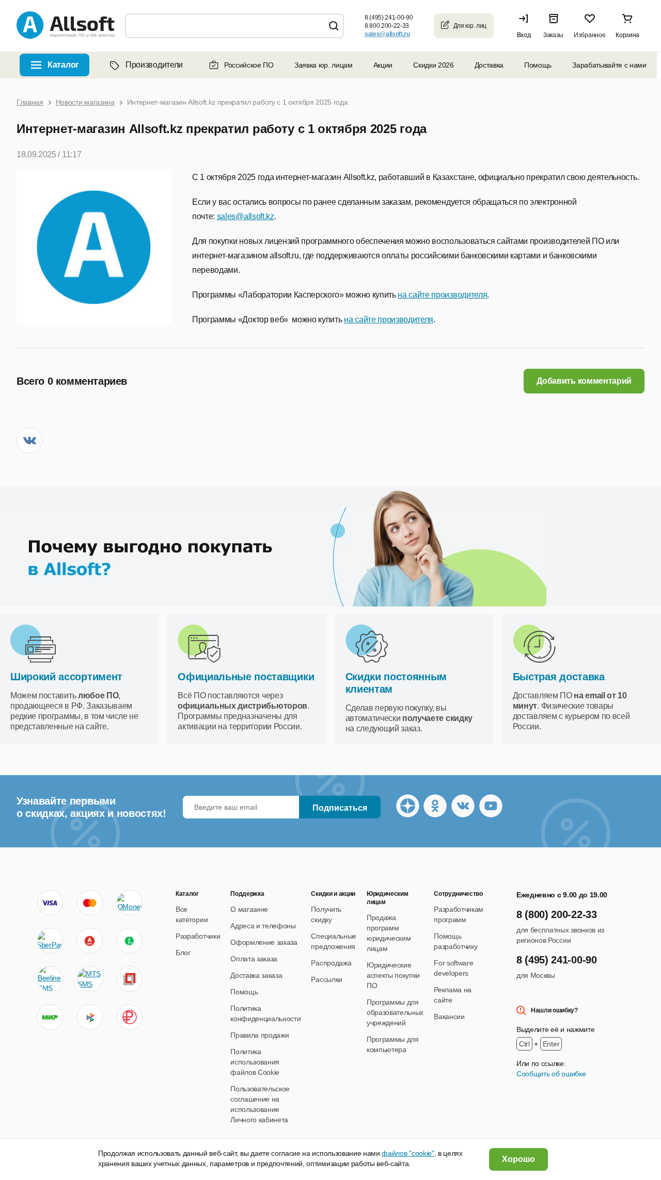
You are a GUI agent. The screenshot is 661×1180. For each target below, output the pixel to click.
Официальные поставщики (246, 676)
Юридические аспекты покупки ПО (393, 975)
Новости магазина (85, 102)
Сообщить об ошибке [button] (551, 1074)
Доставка (489, 65)
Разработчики (198, 936)
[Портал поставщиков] (129, 979)
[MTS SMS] (89, 979)
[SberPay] (50, 940)
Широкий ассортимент (66, 676)
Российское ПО (249, 65)
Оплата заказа (253, 959)
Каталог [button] (63, 64)
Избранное (589, 35)
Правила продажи (259, 1035)
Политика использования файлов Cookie (254, 1061)
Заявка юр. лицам (323, 65)
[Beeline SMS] (50, 978)
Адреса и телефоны (263, 926)
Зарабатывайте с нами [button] (609, 65)
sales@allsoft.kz (245, 216)
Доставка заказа (256, 975)
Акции (382, 65)
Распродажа (331, 963)
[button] (526, 25)
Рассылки (326, 979)
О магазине (249, 909)
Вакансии (449, 1016)
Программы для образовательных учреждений (395, 1012)
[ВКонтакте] (29, 440)
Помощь (538, 65)
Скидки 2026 (433, 65)
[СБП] (90, 1017)
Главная (30, 102)
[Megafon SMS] (129, 940)
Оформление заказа (263, 942)
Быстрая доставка (559, 676)
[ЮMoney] (130, 902)
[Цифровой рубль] (129, 1017)
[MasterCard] (90, 902)
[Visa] (50, 902)
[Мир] (50, 1017)
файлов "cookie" (408, 1153)
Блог (183, 952)
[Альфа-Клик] (90, 940)
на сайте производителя (442, 294)
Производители (154, 64)
